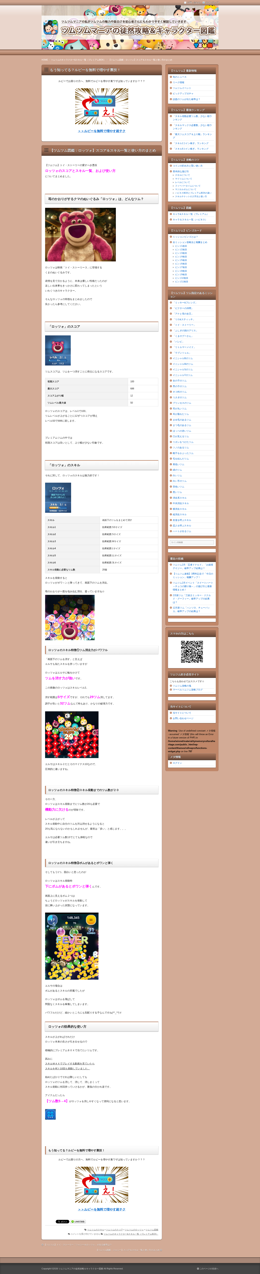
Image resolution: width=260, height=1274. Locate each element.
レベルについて (182, 182)
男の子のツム (180, 386)
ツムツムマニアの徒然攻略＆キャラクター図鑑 (81, 1268)
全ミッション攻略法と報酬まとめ (190, 242)
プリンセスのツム (182, 403)
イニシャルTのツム (183, 375)
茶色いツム (178, 486)
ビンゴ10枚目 (181, 278)
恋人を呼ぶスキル (182, 525)
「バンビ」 (178, 341)
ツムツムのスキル (95, 1230)
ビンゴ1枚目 (181, 246)
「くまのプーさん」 (183, 336)
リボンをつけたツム (183, 442)
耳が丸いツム (180, 408)
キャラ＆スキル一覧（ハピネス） (190, 219)
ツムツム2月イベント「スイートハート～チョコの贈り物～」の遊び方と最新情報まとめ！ (193, 586)
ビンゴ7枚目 (181, 267)
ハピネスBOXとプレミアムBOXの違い (193, 193)
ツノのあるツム (181, 447)
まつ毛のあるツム (182, 425)
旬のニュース (180, 77)
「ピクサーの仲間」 (183, 308)
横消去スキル (180, 509)
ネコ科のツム (180, 391)
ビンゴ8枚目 (181, 271)
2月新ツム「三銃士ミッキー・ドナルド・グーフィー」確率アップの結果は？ (192, 599)
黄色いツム (178, 464)
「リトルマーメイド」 (184, 347)
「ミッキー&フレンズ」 (185, 302)
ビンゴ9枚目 (181, 274)
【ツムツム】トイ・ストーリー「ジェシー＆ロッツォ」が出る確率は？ (78, 1245)
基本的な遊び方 (181, 171)
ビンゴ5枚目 (181, 260)
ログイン (177, 763)
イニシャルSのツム (183, 369)
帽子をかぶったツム (183, 453)
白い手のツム (180, 481)
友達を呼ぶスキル (182, 520)
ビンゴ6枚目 (181, 263)
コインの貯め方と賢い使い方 (188, 165)
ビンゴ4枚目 (181, 256)
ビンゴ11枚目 (181, 281)
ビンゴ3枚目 (181, 253)
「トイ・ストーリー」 (184, 325)
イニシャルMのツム (183, 364)
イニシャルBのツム (183, 358)
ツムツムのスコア (114, 1230)
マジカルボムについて (185, 189)
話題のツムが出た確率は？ (186, 99)
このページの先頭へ (208, 1268)
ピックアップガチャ (183, 93)
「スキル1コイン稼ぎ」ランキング (191, 143)
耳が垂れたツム (181, 414)
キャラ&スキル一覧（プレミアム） (191, 214)
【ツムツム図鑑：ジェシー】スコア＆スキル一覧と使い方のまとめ (128, 1250)
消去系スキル (180, 497)
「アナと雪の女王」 (183, 313)
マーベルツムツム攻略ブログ (188, 689)
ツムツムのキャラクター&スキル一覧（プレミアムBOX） (131, 1234)
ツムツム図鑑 (152, 1230)
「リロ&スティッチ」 (184, 319)
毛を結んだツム (181, 458)
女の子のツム (180, 380)
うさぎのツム (180, 397)
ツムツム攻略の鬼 (182, 685)
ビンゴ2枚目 (181, 249)
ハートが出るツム (182, 531)
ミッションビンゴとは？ (185, 236)
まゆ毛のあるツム (182, 419)
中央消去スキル (181, 503)
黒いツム (177, 492)
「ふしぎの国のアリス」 (185, 330)
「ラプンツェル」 (182, 353)
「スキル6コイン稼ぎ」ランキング (191, 148)
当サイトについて (182, 713)
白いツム (177, 475)
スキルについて (182, 175)
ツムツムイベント (182, 88)
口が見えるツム (181, 436)
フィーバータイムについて (188, 186)
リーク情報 (178, 82)
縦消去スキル (180, 514)
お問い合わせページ (183, 718)
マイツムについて (183, 179)
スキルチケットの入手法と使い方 (191, 196)
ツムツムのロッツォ (134, 1230)
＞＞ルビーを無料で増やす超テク (102, 131)
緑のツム (177, 470)
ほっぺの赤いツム (182, 431)
